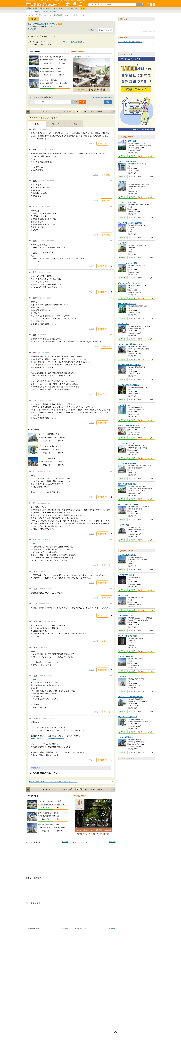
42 (58, 111)
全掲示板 (67, 4)
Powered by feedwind (149, 31)
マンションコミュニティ (43, 4)
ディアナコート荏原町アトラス (129, 365)
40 (52, 111)
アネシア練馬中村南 (125, 737)
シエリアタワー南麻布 (126, 575)
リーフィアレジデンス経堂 (127, 263)
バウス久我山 (123, 596)
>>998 (33, 680)
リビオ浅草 (122, 677)
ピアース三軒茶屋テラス (127, 484)
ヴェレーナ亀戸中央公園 (127, 304)
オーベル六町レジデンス (127, 616)
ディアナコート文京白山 (127, 161)
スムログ (62, 8)
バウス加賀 (122, 182)
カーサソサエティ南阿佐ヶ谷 (128, 385)
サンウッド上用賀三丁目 (127, 202)
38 (47, 111)
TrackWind (152, 45)
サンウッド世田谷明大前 (127, 464)
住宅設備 (53, 11)
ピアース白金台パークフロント (129, 283)
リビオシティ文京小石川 (127, 141)
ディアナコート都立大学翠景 (128, 426)
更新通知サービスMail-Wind (102, 97)
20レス (78, 111)
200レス (99, 111)
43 (61, 111)
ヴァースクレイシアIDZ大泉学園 (130, 223)
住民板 (35, 8)
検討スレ (62, 63)
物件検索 (74, 4)
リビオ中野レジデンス (126, 443)
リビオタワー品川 (124, 405)
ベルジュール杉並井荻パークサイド (131, 344)
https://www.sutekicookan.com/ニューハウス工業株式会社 (62, 42)
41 (55, 111)
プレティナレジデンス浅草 (127, 636)
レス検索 (73, 124)
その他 (54, 8)
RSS (34, 29)
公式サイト (47, 63)
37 (44, 111)
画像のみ (55, 124)
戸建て (83, 8)
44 (64, 111)
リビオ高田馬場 (123, 525)
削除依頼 (93, 30)
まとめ (77, 8)
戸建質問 (46, 11)
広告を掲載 (65, 842)
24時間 (82, 102)
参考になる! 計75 (105, 30)
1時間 (75, 102)
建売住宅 (38, 11)
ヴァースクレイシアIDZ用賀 (128, 504)
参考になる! (102, 143)
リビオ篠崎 (122, 243)
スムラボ (70, 8)
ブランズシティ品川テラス (127, 717)
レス (37, 124)
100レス (92, 111)
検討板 (29, 8)
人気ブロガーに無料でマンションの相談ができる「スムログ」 (53, 782)
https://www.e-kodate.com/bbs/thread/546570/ (49, 739)
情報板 (42, 8)
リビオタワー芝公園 (125, 657)
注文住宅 (30, 11)
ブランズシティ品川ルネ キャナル (130, 697)
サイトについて (81, 4)
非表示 (91, 143)
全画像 (30, 29)
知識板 (48, 8)
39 (49, 111)
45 (67, 111)
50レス (86, 111)
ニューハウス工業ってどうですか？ (43, 24)
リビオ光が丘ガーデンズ (127, 555)
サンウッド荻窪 (123, 324)
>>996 (33, 544)
